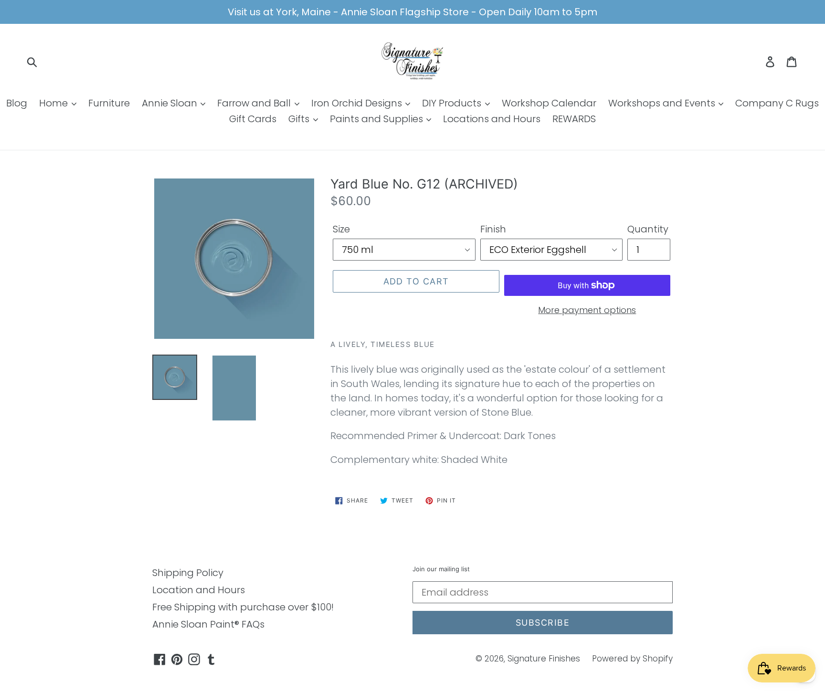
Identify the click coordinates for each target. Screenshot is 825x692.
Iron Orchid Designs (357, 103)
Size (341, 229)
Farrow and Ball (255, 103)
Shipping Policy (187, 572)
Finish (493, 229)
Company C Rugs (777, 103)
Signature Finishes (544, 658)
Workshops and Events (663, 103)
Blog (16, 103)
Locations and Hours (491, 119)
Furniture (109, 103)
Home (54, 103)
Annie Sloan (171, 103)
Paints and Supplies (377, 119)
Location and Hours (198, 590)
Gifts (300, 119)
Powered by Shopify (632, 658)
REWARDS (574, 119)
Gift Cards (252, 119)
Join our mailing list (441, 569)
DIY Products (453, 103)
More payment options (587, 310)
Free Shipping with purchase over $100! (243, 607)
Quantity (647, 229)
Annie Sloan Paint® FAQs (208, 624)
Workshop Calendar (549, 103)
